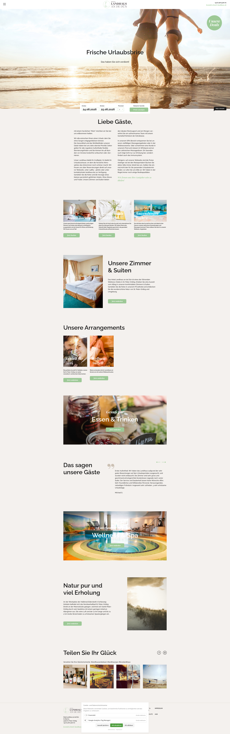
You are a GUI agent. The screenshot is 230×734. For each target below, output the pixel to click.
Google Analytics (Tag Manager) (99, 720)
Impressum (119, 729)
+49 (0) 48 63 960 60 (220, 2)
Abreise (103, 106)
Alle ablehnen (129, 725)
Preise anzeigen (139, 110)
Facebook (159, 652)
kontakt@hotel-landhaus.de (216, 5)
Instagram (165, 652)
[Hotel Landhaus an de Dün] (115, 4)
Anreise (85, 106)
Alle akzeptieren (116, 725)
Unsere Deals (214, 23)
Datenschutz (111, 729)
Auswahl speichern (103, 725)
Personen (121, 106)
